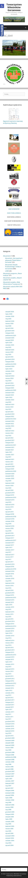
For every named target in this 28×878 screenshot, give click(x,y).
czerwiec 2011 (9, 712)
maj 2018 (8, 524)
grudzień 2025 (9, 331)
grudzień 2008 (9, 752)
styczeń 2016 (9, 590)
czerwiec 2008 (9, 762)
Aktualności (6, 256)
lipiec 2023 (8, 397)
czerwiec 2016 (9, 578)
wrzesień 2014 (9, 628)
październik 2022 (10, 419)
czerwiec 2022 (9, 426)
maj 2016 (8, 581)
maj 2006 (8, 802)
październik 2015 (10, 597)
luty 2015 (8, 616)
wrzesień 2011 (9, 705)
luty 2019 (8, 509)
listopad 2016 (9, 566)
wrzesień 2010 (9, 724)
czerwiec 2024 (9, 371)
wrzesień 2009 (9, 740)
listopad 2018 (9, 514)
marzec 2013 (9, 671)
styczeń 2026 (9, 328)
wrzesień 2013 (9, 657)
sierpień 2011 (9, 707)
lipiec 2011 (8, 709)
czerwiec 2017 (9, 550)
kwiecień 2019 (9, 504)
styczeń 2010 (9, 736)
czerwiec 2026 (9, 316)
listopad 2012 (9, 681)
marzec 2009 (9, 747)
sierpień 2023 (9, 395)
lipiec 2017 (8, 547)
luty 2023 (8, 409)
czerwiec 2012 (9, 693)
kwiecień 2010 (9, 731)
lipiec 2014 (8, 633)
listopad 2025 (9, 333)
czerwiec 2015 (9, 607)
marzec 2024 (9, 378)
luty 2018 (8, 531)
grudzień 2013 (9, 650)
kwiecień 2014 (9, 640)
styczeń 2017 (9, 562)
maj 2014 (8, 638)
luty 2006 (8, 809)
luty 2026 (8, 326)
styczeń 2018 (9, 533)
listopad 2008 (9, 755)
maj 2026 (8, 319)
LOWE (7, 271)
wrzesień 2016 (9, 571)
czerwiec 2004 (9, 840)
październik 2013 (10, 655)
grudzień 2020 (9, 466)
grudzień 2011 (9, 700)
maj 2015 (8, 609)
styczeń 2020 (9, 490)
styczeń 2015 (9, 619)
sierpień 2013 (9, 659)
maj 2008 (8, 764)
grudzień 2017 (9, 535)
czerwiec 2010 (9, 728)
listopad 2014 (9, 624)
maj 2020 (8, 481)
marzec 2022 (9, 433)
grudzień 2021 (9, 440)
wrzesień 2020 (9, 474)
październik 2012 (10, 683)
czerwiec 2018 (9, 521)
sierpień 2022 (9, 423)
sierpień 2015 (9, 602)
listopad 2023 (9, 388)
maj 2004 (8, 843)
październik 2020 (10, 471)
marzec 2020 (9, 485)
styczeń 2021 (9, 464)
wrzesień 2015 (9, 600)
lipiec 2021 (8, 452)
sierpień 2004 (9, 838)
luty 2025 (8, 354)
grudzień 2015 (9, 593)
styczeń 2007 (9, 788)
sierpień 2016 (9, 574)
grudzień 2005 (9, 812)
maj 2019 (8, 502)
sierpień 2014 (9, 631)
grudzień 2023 (9, 385)
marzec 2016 (9, 585)
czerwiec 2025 (9, 345)
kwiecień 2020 (9, 483)
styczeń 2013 (9, 676)
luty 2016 (8, 588)
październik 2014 (10, 626)
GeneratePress (17, 875)
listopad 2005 (9, 814)
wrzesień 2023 (9, 392)
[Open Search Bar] (25, 27)
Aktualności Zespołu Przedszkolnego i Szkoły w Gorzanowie (13, 267)
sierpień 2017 (9, 545)
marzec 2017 (9, 557)
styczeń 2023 (9, 412)
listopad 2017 (9, 538)
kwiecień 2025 (9, 350)
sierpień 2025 (9, 340)
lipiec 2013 (8, 662)
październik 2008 (10, 757)
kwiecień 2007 (9, 783)
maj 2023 (8, 402)
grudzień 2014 (9, 621)
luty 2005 (8, 831)
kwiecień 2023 (9, 404)
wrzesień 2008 (9, 759)
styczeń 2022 (9, 438)
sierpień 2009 (9, 743)
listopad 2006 (9, 790)
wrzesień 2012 (9, 686)
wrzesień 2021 (9, 447)
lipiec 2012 (8, 690)
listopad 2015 (9, 595)
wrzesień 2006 (9, 793)
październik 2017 (10, 540)
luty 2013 (8, 674)
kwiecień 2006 (9, 805)
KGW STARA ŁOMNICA (14, 213)
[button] (2, 6)
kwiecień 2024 (9, 376)
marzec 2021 (9, 462)
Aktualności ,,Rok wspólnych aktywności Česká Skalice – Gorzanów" (13, 260)
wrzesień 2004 (9, 836)
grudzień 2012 (9, 678)
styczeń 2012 (9, 697)
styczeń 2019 (9, 512)
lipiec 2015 (8, 605)
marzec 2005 (9, 828)
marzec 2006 (9, 807)
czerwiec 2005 (9, 821)
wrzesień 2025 (9, 338)
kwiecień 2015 (9, 612)
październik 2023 (10, 390)
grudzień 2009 (9, 738)
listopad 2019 (9, 495)
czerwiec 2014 (9, 636)
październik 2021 (10, 445)
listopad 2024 (9, 361)
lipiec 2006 (8, 798)
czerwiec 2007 (9, 781)
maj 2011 (8, 714)
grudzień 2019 (9, 493)
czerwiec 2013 (9, 664)
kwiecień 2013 (9, 669)
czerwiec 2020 (9, 478)
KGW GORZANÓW (14, 209)
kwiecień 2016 (9, 583)
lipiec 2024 (8, 369)
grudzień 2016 (9, 564)
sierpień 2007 (9, 776)
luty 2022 (8, 435)
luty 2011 (8, 719)
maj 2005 (8, 824)
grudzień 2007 (9, 771)
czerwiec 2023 (9, 400)
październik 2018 (10, 516)
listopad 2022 (9, 416)
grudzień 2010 (9, 721)
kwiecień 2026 (9, 321)
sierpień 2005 (9, 817)
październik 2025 (10, 335)
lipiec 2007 (8, 778)
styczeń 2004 (9, 845)
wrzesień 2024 (9, 366)
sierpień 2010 (9, 726)
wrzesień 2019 (9, 500)
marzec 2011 (9, 717)
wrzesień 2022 (9, 421)
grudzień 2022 (9, 414)
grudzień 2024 (9, 359)
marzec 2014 (9, 643)
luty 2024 (8, 381)
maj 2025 (8, 347)
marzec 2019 (9, 507)
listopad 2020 (9, 469)
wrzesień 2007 (9, 774)
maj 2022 (8, 428)
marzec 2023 (9, 407)
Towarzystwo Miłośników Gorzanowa (14, 7)
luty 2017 (8, 559)
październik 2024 (10, 364)
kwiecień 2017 (9, 555)
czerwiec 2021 (9, 454)
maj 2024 (8, 373)
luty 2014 (8, 645)
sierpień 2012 (9, 688)
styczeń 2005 (9, 833)
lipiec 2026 (8, 314)
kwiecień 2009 (9, 745)
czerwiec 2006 (9, 800)
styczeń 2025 (9, 357)
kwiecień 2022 (9, 431)
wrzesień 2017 (9, 543)
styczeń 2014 (9, 647)
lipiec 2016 (8, 576)
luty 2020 (8, 488)
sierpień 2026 (9, 311)
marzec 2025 (9, 352)
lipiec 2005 (8, 819)
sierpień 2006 (9, 795)
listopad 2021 (9, 442)
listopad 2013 (9, 652)
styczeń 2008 (9, 769)
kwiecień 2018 (9, 526)
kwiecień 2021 (9, 459)
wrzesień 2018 (9, 519)
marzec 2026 (9, 323)
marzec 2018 (9, 528)
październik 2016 (10, 569)
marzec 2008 (9, 767)
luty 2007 (8, 786)
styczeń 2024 (9, 383)
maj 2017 (8, 552)
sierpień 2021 (9, 450)
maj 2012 (8, 695)
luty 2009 (8, 750)
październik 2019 (10, 497)
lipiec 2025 (8, 342)
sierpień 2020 (9, 476)
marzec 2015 (9, 614)
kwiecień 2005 (9, 826)
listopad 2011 (9, 702)
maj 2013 (8, 666)
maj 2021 (8, 457)
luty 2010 (8, 733)
